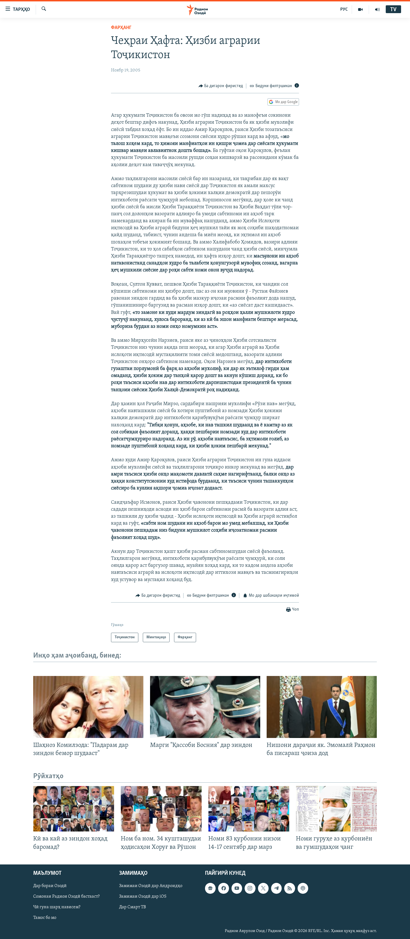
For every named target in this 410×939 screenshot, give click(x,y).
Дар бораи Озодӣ (50, 886)
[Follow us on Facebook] (223, 888)
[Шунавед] (377, 9)
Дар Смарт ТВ (132, 907)
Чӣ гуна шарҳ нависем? (56, 907)
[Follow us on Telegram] (276, 888)
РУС (344, 9)
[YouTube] (360, 9)
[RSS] (289, 888)
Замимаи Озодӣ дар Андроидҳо (150, 886)
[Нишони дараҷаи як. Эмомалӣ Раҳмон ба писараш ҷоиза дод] (322, 707)
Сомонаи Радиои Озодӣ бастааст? (66, 896)
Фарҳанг (121, 27)
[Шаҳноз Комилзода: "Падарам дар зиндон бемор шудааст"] (88, 707)
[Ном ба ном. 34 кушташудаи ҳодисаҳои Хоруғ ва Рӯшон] (161, 809)
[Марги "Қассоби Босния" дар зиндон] (205, 707)
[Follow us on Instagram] (250, 888)
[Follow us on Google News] (210, 888)
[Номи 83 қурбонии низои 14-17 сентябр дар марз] (248, 809)
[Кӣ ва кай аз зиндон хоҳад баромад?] (73, 809)
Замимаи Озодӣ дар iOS (143, 896)
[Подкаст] (303, 888)
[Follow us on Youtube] (236, 888)
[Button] (221, 86)
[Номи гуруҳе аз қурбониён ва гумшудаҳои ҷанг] (336, 809)
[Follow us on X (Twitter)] (263, 888)
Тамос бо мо (44, 918)
